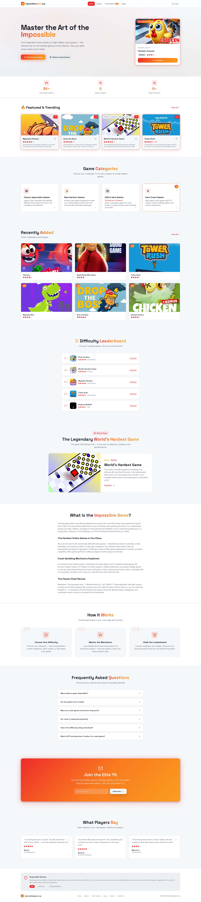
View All (174, 234)
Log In (176, 4)
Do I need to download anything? (74, 719)
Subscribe (117, 791)
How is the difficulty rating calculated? (77, 728)
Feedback (120, 896)
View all (174, 107)
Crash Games (111, 4)
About (112, 896)
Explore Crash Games (61, 57)
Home (91, 4)
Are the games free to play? (72, 702)
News (124, 4)
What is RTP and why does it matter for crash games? (83, 736)
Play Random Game (35, 57)
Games (99, 4)
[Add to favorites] (55, 138)
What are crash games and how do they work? (80, 710)
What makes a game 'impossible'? (74, 693)
